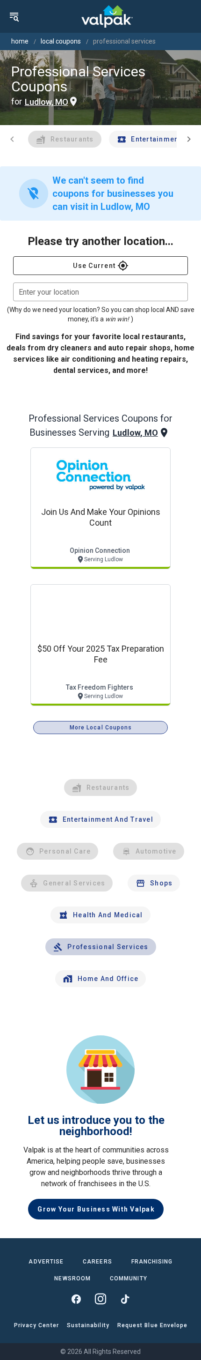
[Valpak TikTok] (124, 1299)
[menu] (14, 16)
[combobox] (100, 291)
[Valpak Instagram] (100, 1299)
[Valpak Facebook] (76, 1299)
